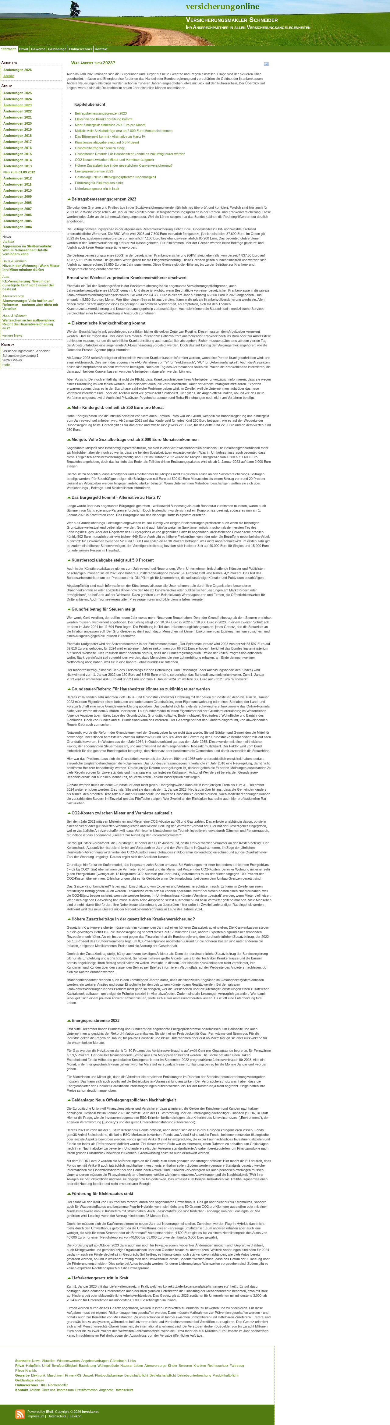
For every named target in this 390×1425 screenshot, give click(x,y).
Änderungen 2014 (17, 160)
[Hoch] (69, 199)
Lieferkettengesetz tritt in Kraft (97, 188)
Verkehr (8, 241)
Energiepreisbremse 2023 (94, 171)
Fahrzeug (237, 1365)
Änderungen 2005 (17, 221)
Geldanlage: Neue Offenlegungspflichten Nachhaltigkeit (115, 177)
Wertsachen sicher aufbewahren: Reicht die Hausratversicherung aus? (28, 324)
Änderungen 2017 (17, 142)
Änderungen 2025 (17, 93)
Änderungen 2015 (17, 154)
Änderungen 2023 (17, 105)
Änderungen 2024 (17, 99)
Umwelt (88, 1375)
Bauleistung (87, 1365)
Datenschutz (124, 1390)
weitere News (12, 335)
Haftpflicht (33, 1365)
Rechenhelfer (58, 1385)
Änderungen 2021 (17, 117)
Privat (23, 49)
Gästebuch (118, 1361)
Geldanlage (57, 49)
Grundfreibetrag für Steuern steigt (100, 148)
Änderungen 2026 (17, 70)
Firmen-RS (73, 1375)
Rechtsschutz (217, 1365)
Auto (5, 276)
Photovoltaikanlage (109, 1375)
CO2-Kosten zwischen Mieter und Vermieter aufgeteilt (114, 159)
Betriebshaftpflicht (163, 1375)
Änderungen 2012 (17, 178)
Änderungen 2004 (17, 227)
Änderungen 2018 (17, 135)
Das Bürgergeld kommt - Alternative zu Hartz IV (110, 136)
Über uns (48, 1390)
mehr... (7, 365)
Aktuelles (48, 1361)
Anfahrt (35, 1390)
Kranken (199, 1365)
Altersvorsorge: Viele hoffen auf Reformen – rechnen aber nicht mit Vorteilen (30, 304)
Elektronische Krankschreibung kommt (103, 119)
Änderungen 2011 (17, 184)
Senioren (185, 1365)
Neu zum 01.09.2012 (19, 172)
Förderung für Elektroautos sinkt (99, 183)
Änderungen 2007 (17, 209)
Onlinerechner (80, 49)
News (36, 1361)
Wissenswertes (68, 1361)
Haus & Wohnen (14, 261)
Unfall (46, 1365)
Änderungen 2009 (17, 196)
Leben (138, 1365)
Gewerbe (38, 49)
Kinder (172, 1365)
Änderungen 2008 (17, 202)
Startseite (8, 49)
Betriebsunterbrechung (194, 1375)
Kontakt (101, 49)
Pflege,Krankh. (26, 1370)
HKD (43, 1385)
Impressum (65, 1390)
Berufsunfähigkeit (64, 1365)
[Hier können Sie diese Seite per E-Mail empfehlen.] (266, 65)
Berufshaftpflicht (136, 1375)
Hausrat (126, 1365)
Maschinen (55, 1375)
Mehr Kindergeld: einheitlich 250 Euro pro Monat (110, 125)
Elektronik (38, 1375)
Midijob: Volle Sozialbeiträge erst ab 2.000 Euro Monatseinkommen (123, 131)
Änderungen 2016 (17, 148)
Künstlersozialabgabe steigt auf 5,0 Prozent (107, 142)
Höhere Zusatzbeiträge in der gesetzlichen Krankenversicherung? (123, 165)
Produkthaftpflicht (225, 1375)
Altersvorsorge (13, 296)
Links (132, 1361)
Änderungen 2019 (17, 129)
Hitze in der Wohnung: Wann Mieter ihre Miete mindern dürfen (30, 267)
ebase (39, 1380)
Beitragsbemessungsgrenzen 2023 (101, 113)
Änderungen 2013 (17, 166)
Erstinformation (86, 1390)
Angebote (106, 1390)
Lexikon (75, 1416)
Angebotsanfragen (94, 1361)
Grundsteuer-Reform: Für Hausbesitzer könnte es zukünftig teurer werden (130, 154)
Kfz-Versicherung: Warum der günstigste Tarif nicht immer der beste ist (28, 285)
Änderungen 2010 (17, 190)
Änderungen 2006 (17, 215)
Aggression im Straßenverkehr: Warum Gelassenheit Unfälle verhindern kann (27, 250)
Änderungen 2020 (17, 123)
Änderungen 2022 (17, 111)
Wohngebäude (108, 1365)
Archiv (8, 76)
